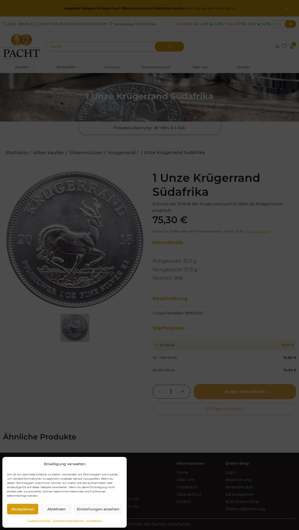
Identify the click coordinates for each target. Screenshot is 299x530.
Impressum (94, 520)
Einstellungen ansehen (98, 509)
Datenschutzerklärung (68, 520)
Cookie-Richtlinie (38, 520)
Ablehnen (56, 509)
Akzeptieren (22, 509)
